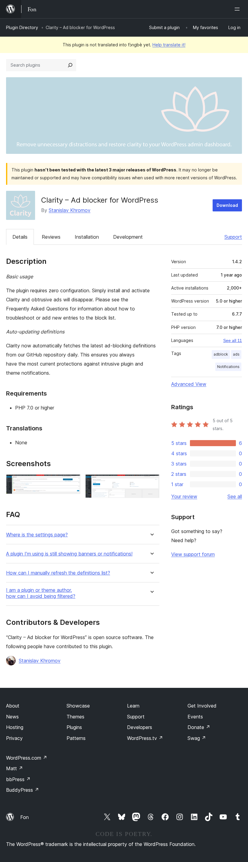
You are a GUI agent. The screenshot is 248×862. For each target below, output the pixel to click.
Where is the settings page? (37, 535)
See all (234, 496)
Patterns (76, 738)
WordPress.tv (145, 738)
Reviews (51, 237)
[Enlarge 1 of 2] (72, 482)
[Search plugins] (70, 65)
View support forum (193, 554)
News (12, 717)
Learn (133, 706)
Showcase (78, 706)
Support (233, 237)
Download (227, 205)
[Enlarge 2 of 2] (151, 482)
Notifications (228, 366)
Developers (139, 727)
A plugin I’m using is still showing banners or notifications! (69, 554)
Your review (184, 496)
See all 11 (232, 340)
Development (128, 237)
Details (20, 237)
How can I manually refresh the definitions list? (58, 573)
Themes (75, 717)
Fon (24, 817)
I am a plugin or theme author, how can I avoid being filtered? (40, 593)
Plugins (74, 727)
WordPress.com (26, 758)
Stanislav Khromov (69, 210)
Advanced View (188, 384)
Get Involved (202, 706)
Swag (197, 738)
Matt (14, 768)
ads (236, 354)
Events (195, 717)
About (12, 706)
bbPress (18, 779)
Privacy (14, 738)
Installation (87, 237)
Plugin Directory (22, 27)
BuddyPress (22, 790)
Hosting (14, 727)
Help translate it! (168, 44)
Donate (199, 727)
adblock (221, 354)
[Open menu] (238, 9)
